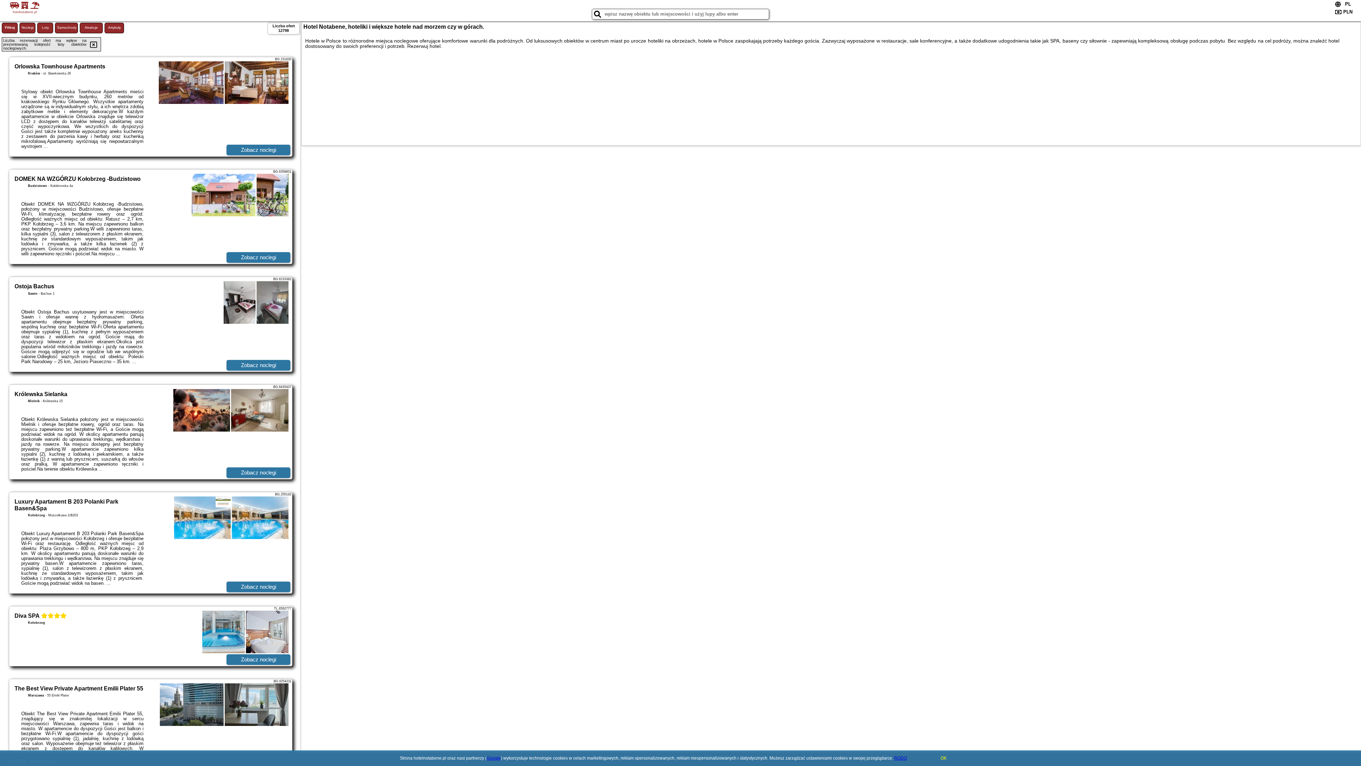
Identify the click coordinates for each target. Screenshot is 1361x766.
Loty (45, 27)
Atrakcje (91, 27)
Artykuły (114, 27)
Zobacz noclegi (258, 150)
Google (494, 758)
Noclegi (28, 27)
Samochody (67, 27)
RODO (900, 758)
